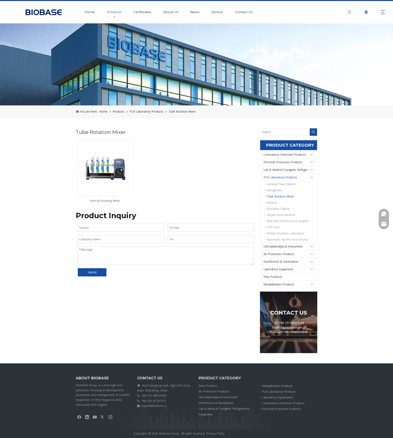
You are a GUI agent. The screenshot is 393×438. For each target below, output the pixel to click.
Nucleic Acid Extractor (281, 215)
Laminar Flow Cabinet (281, 184)
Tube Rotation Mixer (280, 196)
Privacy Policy (215, 433)
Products (114, 12)
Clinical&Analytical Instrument (283, 246)
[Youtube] (94, 417)
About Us (170, 12)
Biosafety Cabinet (278, 209)
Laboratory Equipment (278, 269)
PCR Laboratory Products (280, 177)
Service (217, 12)
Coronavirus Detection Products (284, 154)
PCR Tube (273, 227)
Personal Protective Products (282, 162)
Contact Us (243, 12)
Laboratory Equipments (277, 397)
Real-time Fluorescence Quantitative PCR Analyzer (292, 221)
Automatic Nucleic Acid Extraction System (292, 239)
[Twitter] (102, 417)
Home (90, 12)
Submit (92, 272)
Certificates (142, 12)
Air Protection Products (278, 254)
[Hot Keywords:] (313, 132)
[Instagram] (110, 417)
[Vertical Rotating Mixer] (105, 168)
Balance (272, 202)
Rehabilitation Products (278, 284)
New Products (272, 277)
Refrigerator (275, 190)
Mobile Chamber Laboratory (285, 233)
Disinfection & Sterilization (280, 261)
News (194, 12)
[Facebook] (79, 417)
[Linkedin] (87, 417)
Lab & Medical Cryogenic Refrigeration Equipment (290, 170)
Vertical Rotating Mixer (105, 201)
